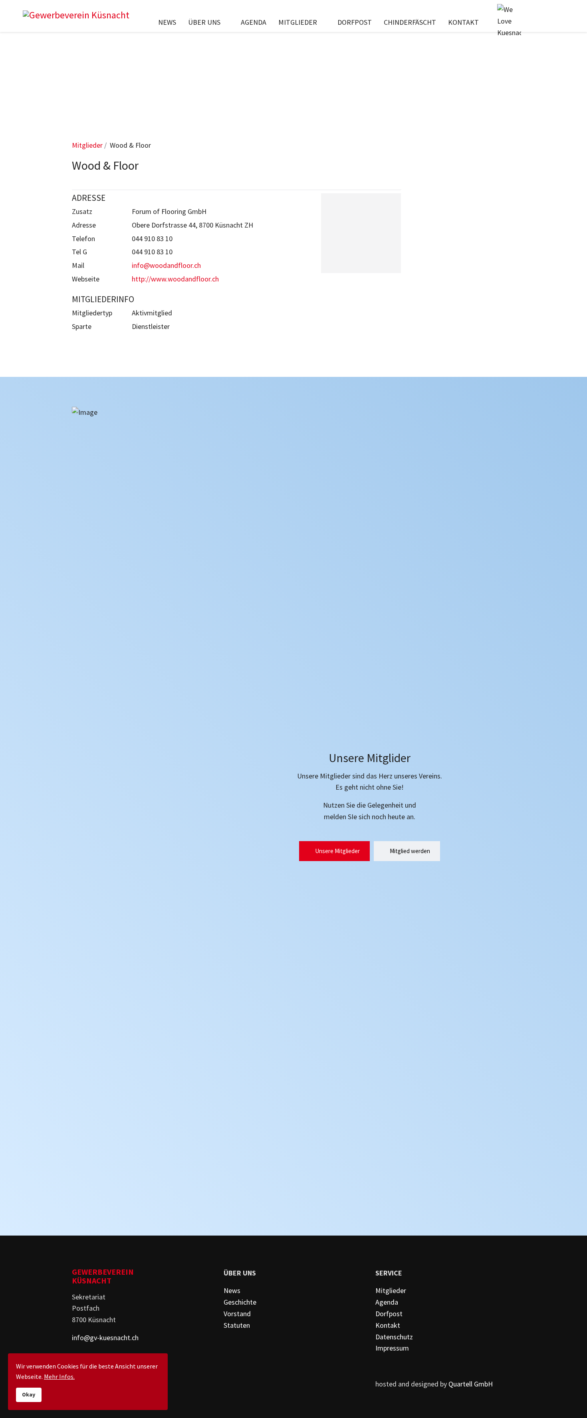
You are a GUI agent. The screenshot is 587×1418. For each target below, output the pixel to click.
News (167, 22)
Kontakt (463, 22)
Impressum (392, 1348)
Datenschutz (394, 1336)
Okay (29, 1394)
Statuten (237, 1325)
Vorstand (237, 1313)
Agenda (253, 22)
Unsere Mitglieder (337, 851)
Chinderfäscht (410, 22)
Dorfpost (354, 22)
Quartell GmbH (470, 1383)
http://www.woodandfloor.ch (175, 278)
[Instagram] (558, 22)
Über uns (204, 22)
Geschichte (240, 1302)
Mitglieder (297, 22)
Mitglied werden (409, 851)
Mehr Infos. (59, 1376)
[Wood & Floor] (361, 233)
